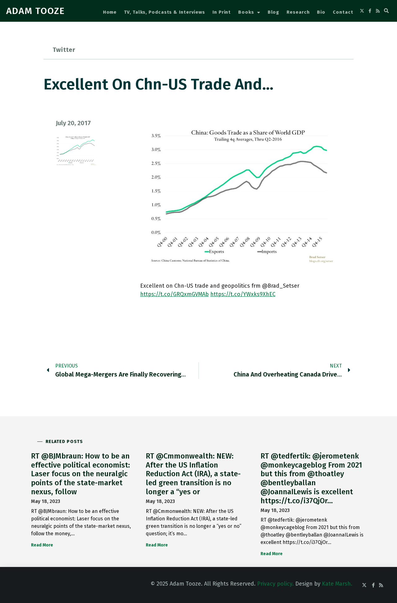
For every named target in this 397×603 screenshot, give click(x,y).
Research (298, 12)
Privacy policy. (275, 583)
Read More (42, 545)
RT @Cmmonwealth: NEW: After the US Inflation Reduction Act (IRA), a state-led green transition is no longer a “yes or (193, 474)
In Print (221, 12)
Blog (273, 12)
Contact (343, 12)
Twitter (64, 49)
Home (110, 12)
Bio (321, 12)
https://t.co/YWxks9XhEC (242, 294)
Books (246, 12)
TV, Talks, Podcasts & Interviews (164, 12)
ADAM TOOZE (35, 10)
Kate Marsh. (337, 583)
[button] (386, 11)
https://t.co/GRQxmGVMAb (174, 294)
